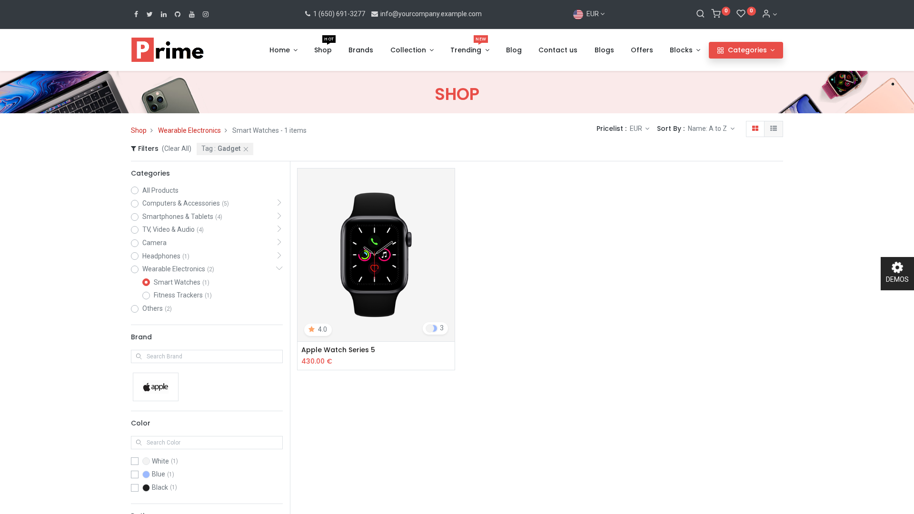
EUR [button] (637, 128)
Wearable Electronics (189, 130)
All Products (160, 190)
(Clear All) (176, 148)
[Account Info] (769, 14)
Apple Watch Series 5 (338, 350)
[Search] (700, 14)
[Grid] (755, 129)
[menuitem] (323, 50)
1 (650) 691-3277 (338, 14)
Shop (139, 130)
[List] (773, 129)
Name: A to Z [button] (708, 128)
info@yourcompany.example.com (431, 14)
